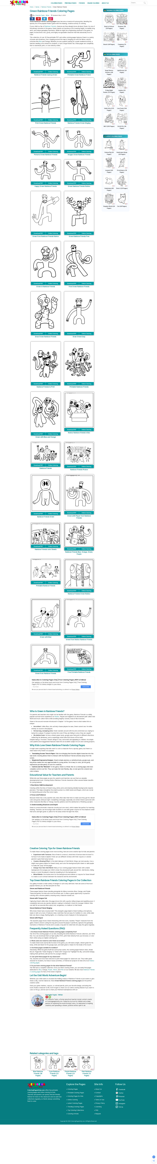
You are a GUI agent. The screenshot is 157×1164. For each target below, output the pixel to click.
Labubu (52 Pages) (121, 91)
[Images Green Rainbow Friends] (79, 139)
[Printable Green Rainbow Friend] (79, 59)
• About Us (98, 1089)
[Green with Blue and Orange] (45, 412)
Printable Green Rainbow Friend (79, 75)
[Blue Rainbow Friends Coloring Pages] (38, 1063)
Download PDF (38, 72)
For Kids (82, 3)
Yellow (55, 970)
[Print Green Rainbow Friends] (45, 98)
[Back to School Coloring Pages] (109, 19)
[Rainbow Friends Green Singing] (79, 98)
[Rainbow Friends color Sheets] (45, 533)
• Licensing (98, 1107)
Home (31, 7)
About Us (105, 3)
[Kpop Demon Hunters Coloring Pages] (109, 63)
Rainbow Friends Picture (79, 470)
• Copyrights (98, 1096)
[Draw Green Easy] (79, 312)
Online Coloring (93, 3)
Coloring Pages (56, 3)
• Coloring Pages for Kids (74, 1096)
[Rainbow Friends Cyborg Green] (45, 59)
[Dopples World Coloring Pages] (109, 199)
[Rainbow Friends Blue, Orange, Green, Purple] (79, 535)
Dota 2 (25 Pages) (122, 188)
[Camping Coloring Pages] (122, 37)
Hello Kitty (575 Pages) (109, 109)
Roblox (57, 716)
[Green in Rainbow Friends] (45, 261)
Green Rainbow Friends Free (79, 236)
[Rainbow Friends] (45, 452)
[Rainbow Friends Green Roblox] (79, 574)
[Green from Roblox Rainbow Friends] (79, 617)
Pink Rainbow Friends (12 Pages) (87, 1074)
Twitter (121, 1093)
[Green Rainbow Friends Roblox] (79, 170)
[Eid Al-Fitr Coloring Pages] (122, 119)
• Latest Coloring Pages (74, 1103)
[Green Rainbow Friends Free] (79, 211)
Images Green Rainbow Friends (79, 155)
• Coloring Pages (72, 1089)
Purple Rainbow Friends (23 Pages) (70, 1074)
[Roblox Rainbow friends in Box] (79, 410)
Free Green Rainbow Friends (79, 287)
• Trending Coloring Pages (75, 1107)
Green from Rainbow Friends (45, 673)
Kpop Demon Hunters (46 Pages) (109, 72)
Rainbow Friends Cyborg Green (45, 75)
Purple (50, 970)
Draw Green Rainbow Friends (45, 337)
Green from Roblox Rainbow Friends (79, 640)
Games (37, 7)
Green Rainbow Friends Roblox (79, 186)
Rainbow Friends (46, 7)
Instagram (122, 1103)
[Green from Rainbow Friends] (45, 656)
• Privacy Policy (99, 1103)
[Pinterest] (46, 997)
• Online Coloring (72, 1100)
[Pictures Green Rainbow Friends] (45, 139)
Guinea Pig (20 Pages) (109, 153)
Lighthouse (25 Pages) (122, 71)
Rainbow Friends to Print (46, 387)
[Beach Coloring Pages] (109, 37)
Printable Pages (70, 3)
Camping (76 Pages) (122, 45)
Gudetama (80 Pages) (109, 189)
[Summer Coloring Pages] (122, 19)
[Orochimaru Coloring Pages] (122, 163)
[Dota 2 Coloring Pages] (122, 181)
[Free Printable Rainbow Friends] (79, 656)
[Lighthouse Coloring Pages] (122, 63)
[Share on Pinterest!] (36, 48)
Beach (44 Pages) (109, 44)
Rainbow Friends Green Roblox (79, 594)
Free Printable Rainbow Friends (79, 672)
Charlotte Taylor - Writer (42, 15)
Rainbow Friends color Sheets (45, 549)
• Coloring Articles (72, 1114)
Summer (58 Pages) (122, 27)
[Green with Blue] (45, 615)
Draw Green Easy (79, 337)
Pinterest (122, 1096)
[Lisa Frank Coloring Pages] (122, 101)
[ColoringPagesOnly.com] (19, 3)
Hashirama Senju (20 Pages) (122, 153)
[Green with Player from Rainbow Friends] (79, 493)
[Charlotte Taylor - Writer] (31, 15)
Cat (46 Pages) (122, 206)
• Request (97, 1114)
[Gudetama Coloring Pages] (109, 181)
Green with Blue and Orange (45, 437)
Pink (62, 970)
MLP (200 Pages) (109, 126)
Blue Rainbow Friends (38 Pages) (38, 1074)
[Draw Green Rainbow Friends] (45, 312)
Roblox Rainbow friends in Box (79, 433)
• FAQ (96, 1110)
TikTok (121, 1107)
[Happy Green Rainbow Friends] (45, 170)
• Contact (97, 1092)
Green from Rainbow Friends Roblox (45, 236)
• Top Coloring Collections (75, 1110)
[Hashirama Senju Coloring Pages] (122, 145)
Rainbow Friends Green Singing (79, 123)
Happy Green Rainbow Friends (46, 186)
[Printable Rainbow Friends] (79, 362)
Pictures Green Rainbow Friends (45, 155)
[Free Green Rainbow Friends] (79, 261)
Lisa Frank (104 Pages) (122, 109)
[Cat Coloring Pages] (122, 199)
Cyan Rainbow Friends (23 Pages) (54, 1074)
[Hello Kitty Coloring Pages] (109, 101)
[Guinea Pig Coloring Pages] (109, 145)
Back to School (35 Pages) (109, 27)
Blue (40, 41)
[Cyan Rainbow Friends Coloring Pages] (54, 1063)
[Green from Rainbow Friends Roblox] (45, 211)
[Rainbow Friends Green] (45, 493)
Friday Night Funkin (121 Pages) (109, 91)
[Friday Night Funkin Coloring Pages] (109, 83)
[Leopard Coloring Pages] (109, 163)
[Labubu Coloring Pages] (122, 83)
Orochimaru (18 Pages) (122, 171)
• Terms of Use (99, 1100)
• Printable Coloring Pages (75, 1092)
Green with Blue (45, 637)
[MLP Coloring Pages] (109, 119)
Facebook (122, 1089)
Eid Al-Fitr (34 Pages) (122, 127)
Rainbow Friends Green (45, 517)
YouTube (121, 1100)
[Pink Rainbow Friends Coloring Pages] (87, 1063)
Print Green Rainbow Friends (45, 123)
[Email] (49, 997)
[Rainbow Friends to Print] (45, 362)
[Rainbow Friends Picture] (79, 453)
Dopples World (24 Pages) (109, 207)
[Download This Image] (45, 48)
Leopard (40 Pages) (109, 171)
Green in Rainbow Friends (45, 287)
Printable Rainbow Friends (79, 387)
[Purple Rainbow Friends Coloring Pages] (70, 1063)
